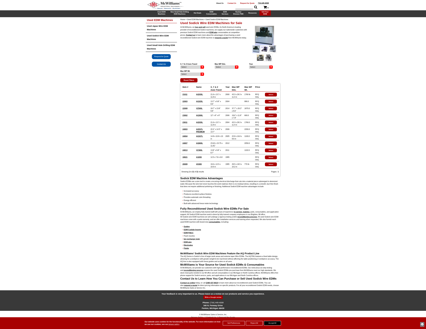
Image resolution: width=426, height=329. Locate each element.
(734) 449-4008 (217, 303)
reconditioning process (247, 217)
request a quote (221, 38)
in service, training (241, 212)
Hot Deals (197, 13)
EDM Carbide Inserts (192, 230)
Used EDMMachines (161, 13)
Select (271, 94)
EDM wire (213, 32)
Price (257, 87)
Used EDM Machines (195, 19)
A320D (199, 157)
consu (214, 222)
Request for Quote (247, 3)
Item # (185, 87)
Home (182, 19)
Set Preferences (233, 323)
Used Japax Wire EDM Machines (157, 28)
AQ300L (199, 115)
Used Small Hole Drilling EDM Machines (161, 47)
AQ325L (199, 101)
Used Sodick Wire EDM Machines (158, 37)
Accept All (272, 323)
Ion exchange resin (192, 239)
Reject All (254, 323)
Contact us (190, 35)
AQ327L (199, 136)
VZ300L (199, 150)
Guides (187, 227)
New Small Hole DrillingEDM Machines (180, 13)
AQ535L (199, 94)
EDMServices (225, 13)
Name (199, 87)
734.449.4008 (263, 3)
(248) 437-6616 (212, 283)
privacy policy (174, 324)
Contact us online (187, 283)
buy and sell (200, 27)
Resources (252, 13)
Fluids (186, 248)
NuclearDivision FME (238, 13)
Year (227, 87)
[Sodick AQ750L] (264, 35)
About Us (220, 3)
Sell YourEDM (265, 13)
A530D (199, 164)
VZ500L (199, 108)
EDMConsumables (211, 13)
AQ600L (199, 143)
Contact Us (232, 3)
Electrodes (188, 245)
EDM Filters (188, 233)
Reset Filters (189, 80)
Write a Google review (213, 297)
